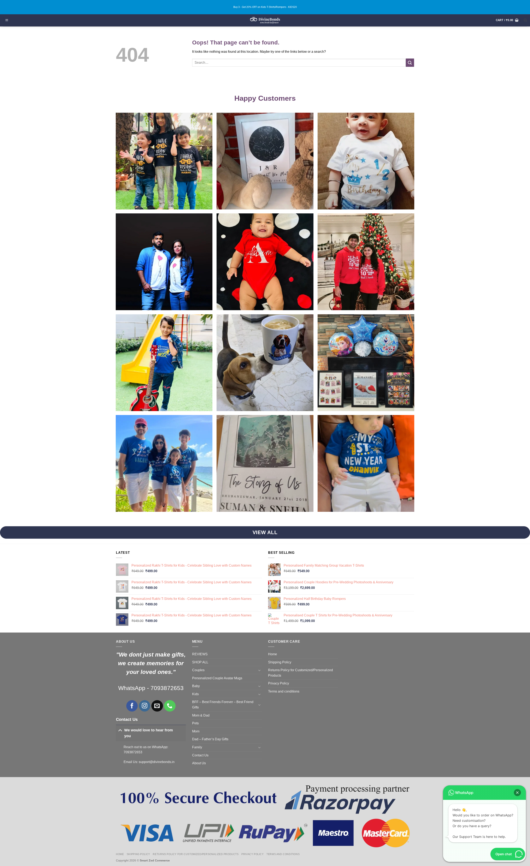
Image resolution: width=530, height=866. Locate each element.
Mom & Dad (201, 715)
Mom (195, 731)
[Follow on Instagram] (144, 706)
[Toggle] (120, 730)
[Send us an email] (157, 706)
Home (272, 654)
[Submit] (410, 63)
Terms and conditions (283, 691)
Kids (195, 694)
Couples (198, 670)
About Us (199, 763)
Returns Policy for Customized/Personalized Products (300, 672)
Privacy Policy (278, 683)
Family (197, 747)
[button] (7, 20)
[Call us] (169, 706)
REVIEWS (200, 654)
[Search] (525, 20)
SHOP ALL (200, 662)
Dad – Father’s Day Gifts (210, 739)
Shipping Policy (279, 662)
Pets (195, 723)
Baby (196, 686)
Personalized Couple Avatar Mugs (217, 678)
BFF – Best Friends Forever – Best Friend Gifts (222, 704)
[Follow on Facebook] (132, 706)
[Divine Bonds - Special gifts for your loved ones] (265, 20)
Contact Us (200, 755)
